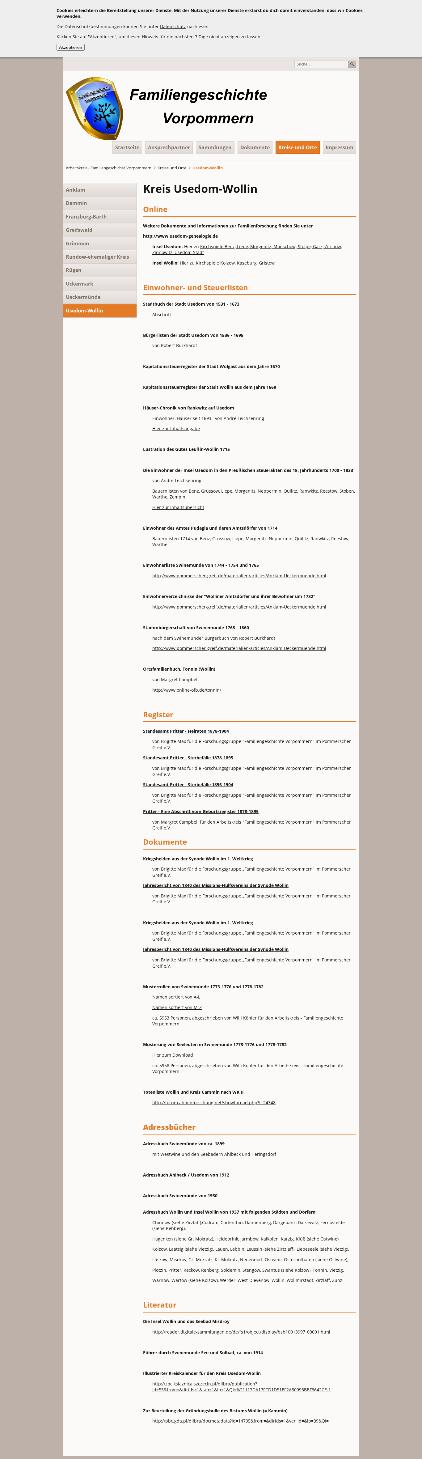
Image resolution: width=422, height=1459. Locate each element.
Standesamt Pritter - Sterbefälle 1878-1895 (188, 758)
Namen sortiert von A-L (176, 997)
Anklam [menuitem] (75, 189)
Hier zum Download (172, 1055)
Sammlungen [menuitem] (215, 147)
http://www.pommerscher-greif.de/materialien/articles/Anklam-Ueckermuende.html (239, 576)
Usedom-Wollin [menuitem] (84, 310)
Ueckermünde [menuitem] (83, 297)
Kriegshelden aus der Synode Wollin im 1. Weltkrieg (198, 859)
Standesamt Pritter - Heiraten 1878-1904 (186, 731)
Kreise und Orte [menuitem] (297, 147)
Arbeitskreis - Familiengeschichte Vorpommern (108, 168)
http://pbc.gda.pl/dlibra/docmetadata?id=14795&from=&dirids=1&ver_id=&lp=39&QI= (240, 1421)
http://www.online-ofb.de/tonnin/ (186, 690)
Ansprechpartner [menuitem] (169, 147)
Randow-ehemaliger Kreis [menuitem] (97, 256)
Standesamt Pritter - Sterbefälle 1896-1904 (188, 784)
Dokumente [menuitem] (255, 147)
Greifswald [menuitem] (79, 230)
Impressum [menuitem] (339, 147)
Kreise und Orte (172, 168)
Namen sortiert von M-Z (177, 1007)
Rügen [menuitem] (74, 270)
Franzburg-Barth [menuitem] (86, 216)
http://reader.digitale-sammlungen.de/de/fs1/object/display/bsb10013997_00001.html (241, 1332)
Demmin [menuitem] (76, 203)
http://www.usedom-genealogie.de (180, 236)
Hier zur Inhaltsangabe (176, 428)
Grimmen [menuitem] (77, 243)
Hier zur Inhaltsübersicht (178, 507)
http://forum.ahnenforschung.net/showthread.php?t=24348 (214, 1102)
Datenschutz (173, 26)
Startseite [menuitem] (127, 147)
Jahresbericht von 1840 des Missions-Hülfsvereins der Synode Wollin (216, 885)
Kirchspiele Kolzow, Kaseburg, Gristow (235, 263)
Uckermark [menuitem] (79, 283)
